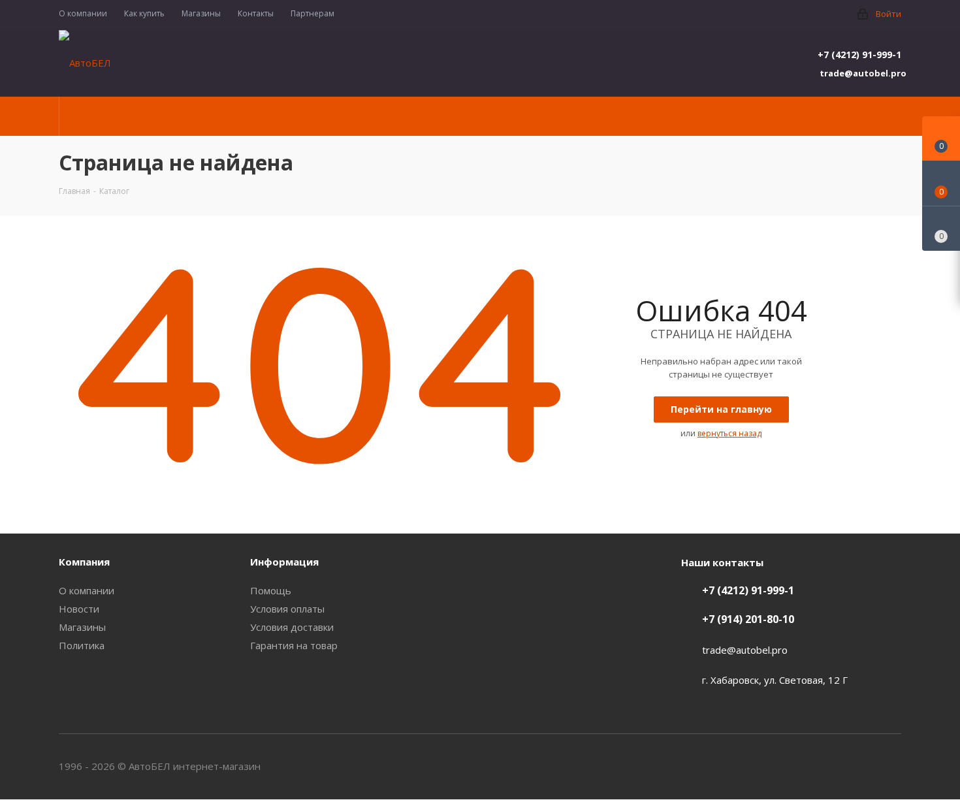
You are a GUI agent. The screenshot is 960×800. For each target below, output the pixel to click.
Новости (79, 608)
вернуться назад (729, 433)
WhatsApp (891, 766)
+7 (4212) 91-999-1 (859, 54)
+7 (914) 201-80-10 (748, 619)
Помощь (270, 590)
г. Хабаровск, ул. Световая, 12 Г (775, 679)
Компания (84, 561)
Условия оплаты (287, 608)
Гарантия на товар (294, 645)
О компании (86, 590)
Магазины (82, 626)
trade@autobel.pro (860, 73)
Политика (81, 645)
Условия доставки (292, 626)
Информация (284, 561)
